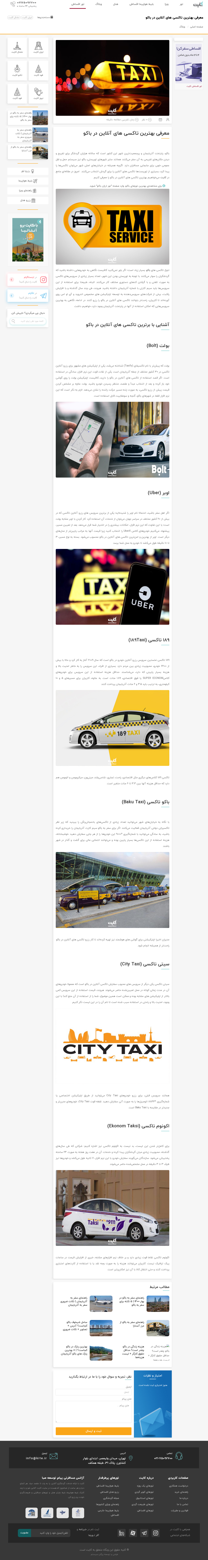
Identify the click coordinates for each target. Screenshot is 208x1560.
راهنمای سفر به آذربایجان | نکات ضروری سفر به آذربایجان (73, 1301)
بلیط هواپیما (26, 181)
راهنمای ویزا (25, 190)
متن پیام (126, 1399)
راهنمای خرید (181, 1492)
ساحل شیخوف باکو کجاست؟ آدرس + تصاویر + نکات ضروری (75, 1325)
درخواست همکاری (178, 1486)
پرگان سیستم (97, 1554)
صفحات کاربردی (178, 1478)
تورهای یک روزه (145, 1486)
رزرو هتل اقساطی (109, 1492)
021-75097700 (163, 1458)
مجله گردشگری (111, 1498)
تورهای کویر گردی (144, 1492)
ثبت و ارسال (94, 1431)
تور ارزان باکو (104, 186)
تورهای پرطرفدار (108, 1478)
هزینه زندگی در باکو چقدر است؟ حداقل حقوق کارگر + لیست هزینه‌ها (133, 1352)
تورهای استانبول (145, 1498)
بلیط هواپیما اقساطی (107, 1486)
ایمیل (128, 1387)
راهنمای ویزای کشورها (107, 1504)
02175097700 (26, 3)
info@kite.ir (36, 1458)
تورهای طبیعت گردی (143, 1504)
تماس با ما (182, 1504)
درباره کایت (146, 1478)
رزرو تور (26, 171)
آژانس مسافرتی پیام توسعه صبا (63, 1478)
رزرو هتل (25, 200)
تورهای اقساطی (145, 1510)
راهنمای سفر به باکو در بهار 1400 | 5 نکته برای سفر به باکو (131, 1301)
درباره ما (183, 1498)
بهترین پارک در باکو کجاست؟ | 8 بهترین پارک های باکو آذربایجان (74, 1350)
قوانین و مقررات (179, 1510)
